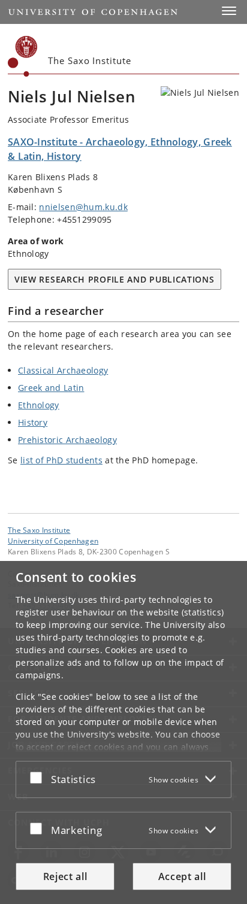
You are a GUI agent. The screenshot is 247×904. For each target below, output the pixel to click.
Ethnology (38, 405)
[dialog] (123, 732)
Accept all (182, 876)
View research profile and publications (114, 279)
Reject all (65, 876)
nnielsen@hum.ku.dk (83, 207)
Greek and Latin (51, 387)
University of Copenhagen (53, 540)
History (32, 422)
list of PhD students (61, 460)
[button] (229, 11)
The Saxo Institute (39, 530)
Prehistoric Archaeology (67, 439)
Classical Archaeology (63, 370)
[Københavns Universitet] (23, 56)
